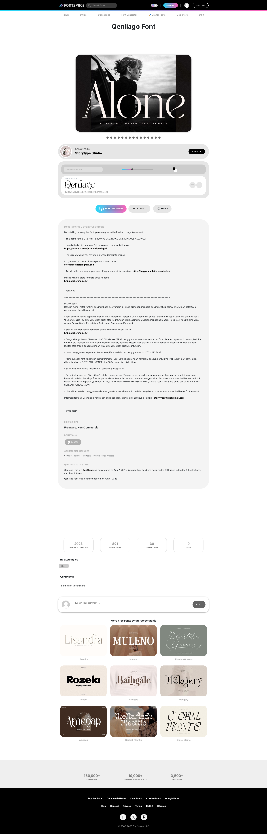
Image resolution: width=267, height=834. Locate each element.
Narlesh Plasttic (133, 740)
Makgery (183, 699)
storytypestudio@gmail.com (79, 264)
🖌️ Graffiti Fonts (157, 14)
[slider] (132, 169)
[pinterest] (144, 817)
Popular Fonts (95, 798)
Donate (74, 442)
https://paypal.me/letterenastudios (151, 271)
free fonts (92, 779)
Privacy (127, 806)
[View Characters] (192, 185)
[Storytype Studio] (67, 151)
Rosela (83, 699)
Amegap (83, 740)
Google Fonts (172, 798)
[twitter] (133, 817)
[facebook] (123, 817)
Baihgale (133, 699)
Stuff (201, 14)
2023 (78, 544)
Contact (196, 151)
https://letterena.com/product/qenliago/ (85, 248)
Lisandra (83, 659)
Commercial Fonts (116, 798)
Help (103, 806)
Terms (138, 806)
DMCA (149, 806)
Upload (170, 5)
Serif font (88, 470)
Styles (83, 14)
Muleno (133, 659)
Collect (142, 208)
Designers (182, 14)
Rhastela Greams (184, 659)
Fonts (66, 14)
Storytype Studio (88, 153)
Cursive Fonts (153, 798)
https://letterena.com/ (75, 281)
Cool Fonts (136, 798)
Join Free (200, 5)
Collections (104, 14)
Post (199, 604)
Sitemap (161, 806)
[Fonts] (72, 5)
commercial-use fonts (135, 779)
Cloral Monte (184, 740)
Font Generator (129, 14)
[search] (101, 5)
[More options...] (199, 185)
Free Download (114, 208)
